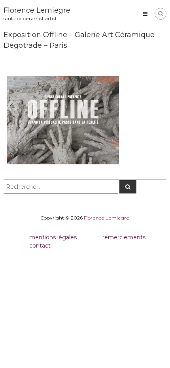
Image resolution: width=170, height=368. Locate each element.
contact (40, 245)
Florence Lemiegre (37, 10)
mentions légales (53, 237)
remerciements (123, 237)
